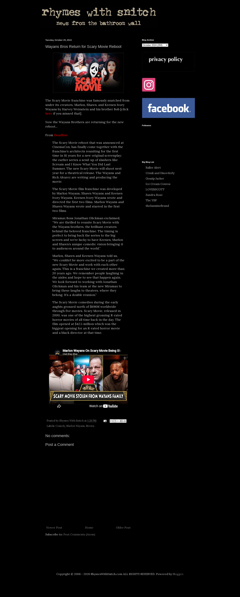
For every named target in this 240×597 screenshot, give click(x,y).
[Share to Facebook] (121, 421)
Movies (90, 426)
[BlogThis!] (114, 421)
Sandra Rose (154, 195)
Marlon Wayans (75, 426)
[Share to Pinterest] (125, 421)
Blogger (178, 574)
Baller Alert (153, 167)
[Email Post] (104, 420)
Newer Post (54, 527)
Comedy (60, 426)
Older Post (123, 527)
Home (89, 527)
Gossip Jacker (155, 178)
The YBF (151, 200)
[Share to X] (118, 421)
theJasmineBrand (157, 205)
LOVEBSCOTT (155, 189)
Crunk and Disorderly (160, 173)
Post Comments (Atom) (79, 534)
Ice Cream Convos (158, 184)
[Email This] (111, 421)
